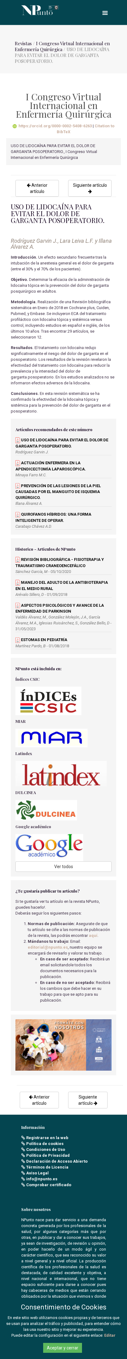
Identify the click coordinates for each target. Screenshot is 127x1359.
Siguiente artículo (90, 185)
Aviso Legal (37, 1173)
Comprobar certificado (48, 1184)
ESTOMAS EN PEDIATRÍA (43, 639)
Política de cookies (44, 1143)
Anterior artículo (38, 188)
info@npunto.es (41, 1179)
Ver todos (63, 866)
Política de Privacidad (48, 1155)
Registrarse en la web (47, 1137)
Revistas (23, 43)
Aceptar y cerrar (62, 1347)
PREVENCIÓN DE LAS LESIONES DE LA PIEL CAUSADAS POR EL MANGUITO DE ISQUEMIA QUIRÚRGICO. (58, 491)
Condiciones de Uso (45, 1149)
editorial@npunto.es (48, 947)
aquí (93, 935)
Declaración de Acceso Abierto (57, 1161)
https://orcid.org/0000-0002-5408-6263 (55, 126)
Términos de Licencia (47, 1167)
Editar (110, 1335)
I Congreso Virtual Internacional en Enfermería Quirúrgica (62, 46)
